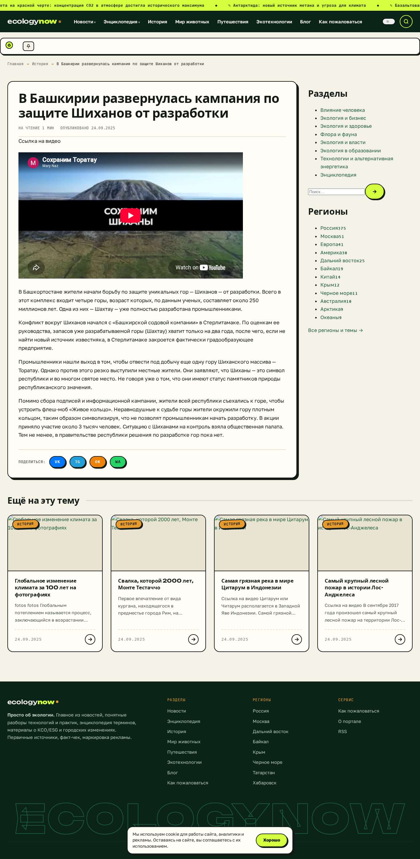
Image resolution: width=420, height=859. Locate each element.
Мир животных (192, 21)
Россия (261, 710)
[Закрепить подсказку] (28, 46)
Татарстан (264, 772)
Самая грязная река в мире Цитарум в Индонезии (257, 584)
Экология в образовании (350, 150)
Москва (261, 721)
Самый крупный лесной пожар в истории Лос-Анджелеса (357, 587)
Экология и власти (343, 142)
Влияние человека (342, 110)
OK (98, 461)
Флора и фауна (338, 134)
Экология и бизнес (343, 118)
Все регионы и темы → (335, 330)
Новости (85, 21)
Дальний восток (270, 731)
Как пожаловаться (340, 21)
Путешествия (232, 21)
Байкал (261, 741)
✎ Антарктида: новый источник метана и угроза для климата (303, 5)
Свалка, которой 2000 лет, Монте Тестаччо (155, 584)
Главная (15, 63)
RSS (342, 731)
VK (57, 461)
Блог (305, 21)
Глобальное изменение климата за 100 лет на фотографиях (46, 587)
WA (118, 461)
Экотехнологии (274, 21)
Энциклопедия (122, 21)
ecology (32, 21)
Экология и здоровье (346, 126)
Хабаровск (264, 782)
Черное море (268, 762)
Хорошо (271, 840)
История (157, 21)
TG (78, 461)
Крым (259, 752)
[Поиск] (406, 21)
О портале (349, 721)
